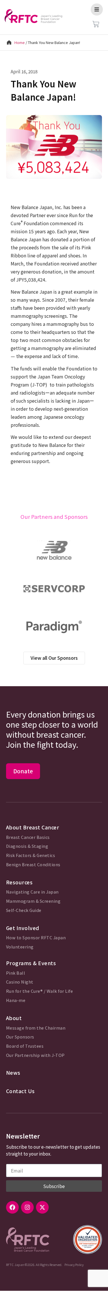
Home (19, 42)
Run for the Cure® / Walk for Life (39, 991)
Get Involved (22, 928)
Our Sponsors (20, 1037)
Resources (19, 882)
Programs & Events (31, 963)
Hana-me (16, 1000)
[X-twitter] (42, 1207)
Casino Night (19, 982)
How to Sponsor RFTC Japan (36, 937)
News (13, 1072)
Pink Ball (15, 973)
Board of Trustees (25, 1046)
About (14, 1018)
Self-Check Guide (23, 910)
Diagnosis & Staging (27, 846)
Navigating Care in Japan (32, 892)
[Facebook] (12, 1207)
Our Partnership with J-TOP (35, 1055)
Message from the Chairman (36, 1028)
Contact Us (20, 1091)
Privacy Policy (74, 1264)
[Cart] (96, 24)
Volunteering (20, 947)
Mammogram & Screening (33, 901)
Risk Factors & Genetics (30, 855)
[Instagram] (27, 1207)
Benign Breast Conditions (33, 864)
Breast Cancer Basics (28, 837)
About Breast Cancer (32, 827)
